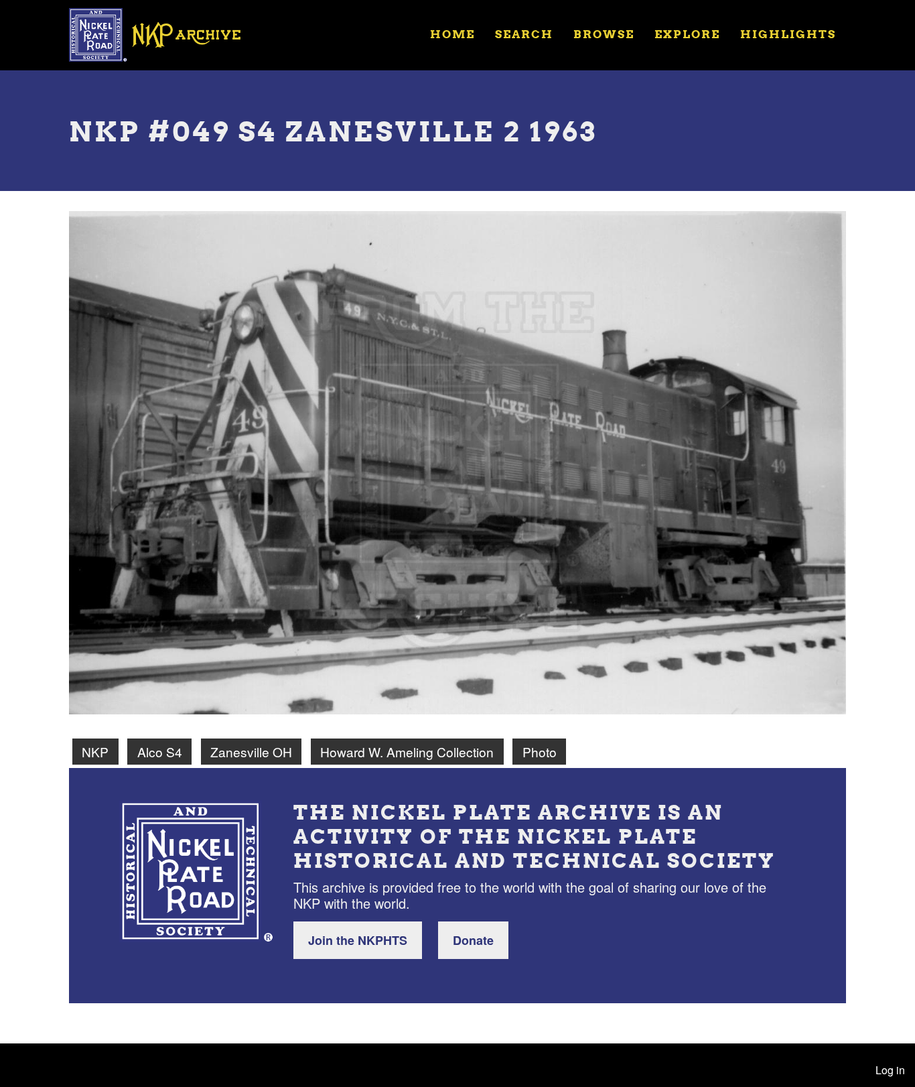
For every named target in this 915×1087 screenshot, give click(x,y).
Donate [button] (473, 940)
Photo (539, 752)
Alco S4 (159, 752)
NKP (95, 752)
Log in (890, 1070)
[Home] (163, 33)
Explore (687, 34)
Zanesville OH (251, 752)
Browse (603, 34)
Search (524, 34)
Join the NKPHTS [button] (357, 940)
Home (452, 34)
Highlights (788, 34)
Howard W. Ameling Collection (407, 752)
